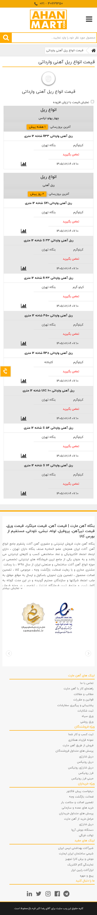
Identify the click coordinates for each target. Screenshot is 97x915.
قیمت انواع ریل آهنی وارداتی (64, 50)
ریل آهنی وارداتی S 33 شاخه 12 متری (48, 240)
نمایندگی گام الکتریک (80, 865)
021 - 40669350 (51, 3)
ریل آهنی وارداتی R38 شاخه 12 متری (48, 353)
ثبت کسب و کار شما (80, 734)
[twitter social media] (39, 893)
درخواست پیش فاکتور (79, 791)
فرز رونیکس (85, 773)
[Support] (5, 371)
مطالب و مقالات (83, 694)
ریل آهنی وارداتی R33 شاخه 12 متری (48, 136)
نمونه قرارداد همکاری (80, 740)
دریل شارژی (86, 756)
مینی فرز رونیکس (82, 778)
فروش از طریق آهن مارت (78, 745)
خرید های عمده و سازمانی (77, 808)
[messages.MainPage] (93, 50)
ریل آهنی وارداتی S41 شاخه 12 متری (48, 203)
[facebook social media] (58, 893)
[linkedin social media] (30, 893)
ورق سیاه (87, 716)
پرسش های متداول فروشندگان (74, 751)
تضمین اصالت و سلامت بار (77, 802)
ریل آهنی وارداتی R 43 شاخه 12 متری (48, 278)
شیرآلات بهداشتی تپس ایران (75, 848)
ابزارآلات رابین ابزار (82, 870)
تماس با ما (86, 683)
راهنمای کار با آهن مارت (78, 688)
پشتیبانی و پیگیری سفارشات (75, 705)
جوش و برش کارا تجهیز (79, 859)
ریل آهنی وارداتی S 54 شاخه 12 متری (48, 428)
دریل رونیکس (85, 762)
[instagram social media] (48, 893)
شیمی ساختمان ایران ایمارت (76, 854)
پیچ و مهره (86, 876)
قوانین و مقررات (83, 700)
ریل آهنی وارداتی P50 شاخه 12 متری (48, 315)
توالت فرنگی (86, 835)
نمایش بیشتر (10, 588)
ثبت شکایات (85, 711)
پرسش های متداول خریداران (76, 813)
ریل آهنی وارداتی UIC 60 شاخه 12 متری (48, 391)
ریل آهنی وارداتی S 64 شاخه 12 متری (48, 465)
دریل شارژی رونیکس (80, 768)
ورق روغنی (87, 722)
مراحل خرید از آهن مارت (78, 819)
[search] (6, 37)
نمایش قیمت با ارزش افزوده (71, 102)
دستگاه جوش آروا (82, 830)
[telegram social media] (67, 893)
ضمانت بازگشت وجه (81, 797)
